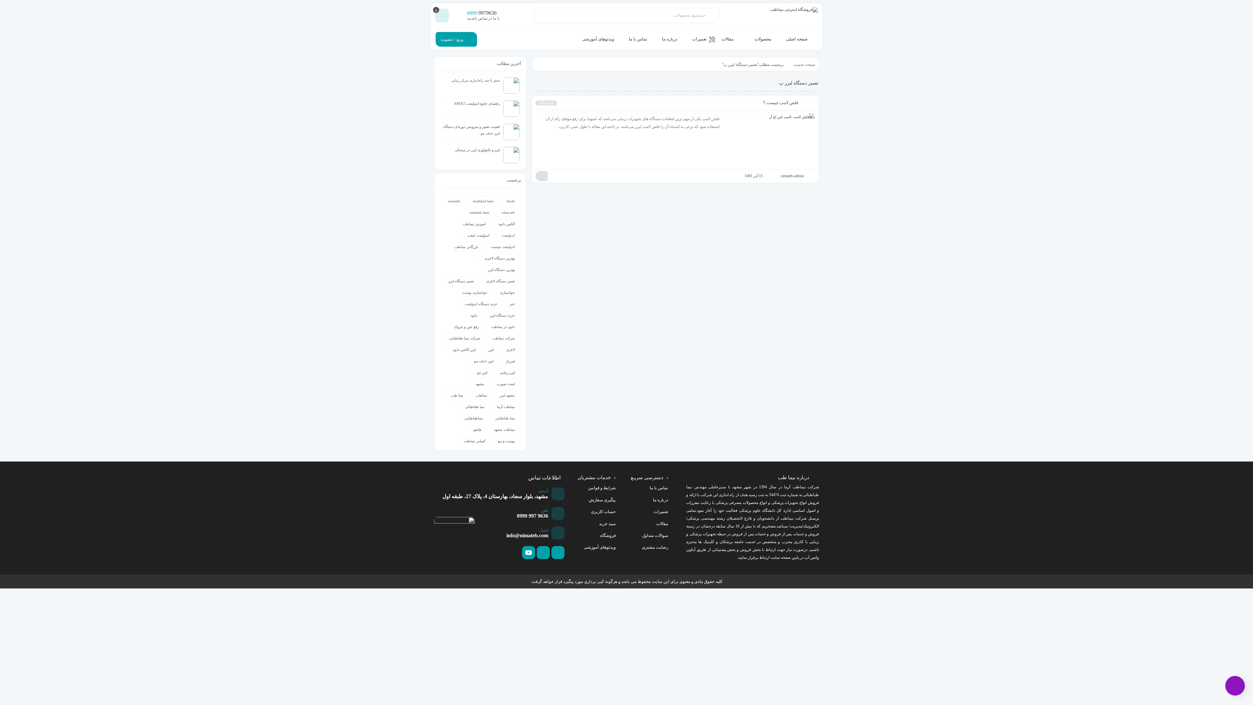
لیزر (491, 350)
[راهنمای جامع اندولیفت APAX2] (511, 109)
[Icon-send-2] (558, 552)
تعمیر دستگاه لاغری (500, 281)
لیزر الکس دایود (464, 350)
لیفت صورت (506, 384)
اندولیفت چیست (503, 247)
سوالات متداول (655, 535)
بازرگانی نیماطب (466, 247)
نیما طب (457, 395)
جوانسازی (507, 292)
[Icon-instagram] (543, 552)
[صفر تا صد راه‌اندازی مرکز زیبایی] (511, 85)
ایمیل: (543, 530)
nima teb (508, 212)
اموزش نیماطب (474, 224)
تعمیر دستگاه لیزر (461, 281)
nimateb (454, 201)
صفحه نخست (804, 64)
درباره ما (660, 499)
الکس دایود (506, 224)
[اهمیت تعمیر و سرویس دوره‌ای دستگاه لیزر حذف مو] (511, 132)
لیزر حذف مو (483, 361)
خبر (512, 304)
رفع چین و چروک (466, 327)
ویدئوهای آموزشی (600, 547)
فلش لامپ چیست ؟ (780, 102)
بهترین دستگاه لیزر (501, 270)
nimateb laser (479, 212)
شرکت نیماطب (503, 338)
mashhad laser (483, 201)
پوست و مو (506, 441)
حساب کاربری (603, 511)
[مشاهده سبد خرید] (442, 16)
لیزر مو (482, 372)
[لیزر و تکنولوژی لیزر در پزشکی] (511, 155)
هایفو (477, 429)
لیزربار (510, 361)
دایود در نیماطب (503, 327)
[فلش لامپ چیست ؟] (770, 139)
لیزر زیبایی (507, 372)
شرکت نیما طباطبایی (464, 338)
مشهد (479, 384)
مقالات (662, 523)
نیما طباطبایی (505, 418)
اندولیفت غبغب (478, 235)
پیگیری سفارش (602, 499)
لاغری (510, 350)
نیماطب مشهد (504, 429)
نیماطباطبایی (473, 418)
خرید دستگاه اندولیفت (481, 304)
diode (510, 201)
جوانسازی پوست (474, 292)
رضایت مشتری (655, 547)
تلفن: (544, 510)
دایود (473, 315)
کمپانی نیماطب (475, 441)
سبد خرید (607, 523)
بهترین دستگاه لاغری (500, 258)
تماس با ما (659, 487)
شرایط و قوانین (602, 487)
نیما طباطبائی (475, 407)
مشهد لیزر (507, 395)
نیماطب (481, 395)
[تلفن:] (558, 513)
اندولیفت (508, 235)
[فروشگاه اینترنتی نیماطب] (788, 15)
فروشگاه (608, 535)
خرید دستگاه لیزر (502, 315)
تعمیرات (661, 511)
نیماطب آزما (506, 407)
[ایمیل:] (558, 533)
